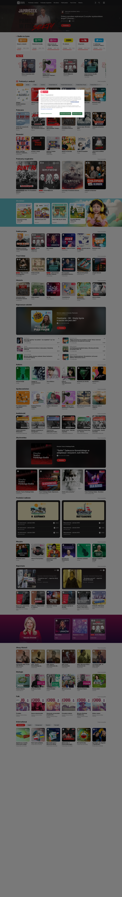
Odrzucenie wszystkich (65, 113)
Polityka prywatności (75, 101)
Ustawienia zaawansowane (46, 113)
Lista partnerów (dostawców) (46, 109)
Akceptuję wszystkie (77, 113)
